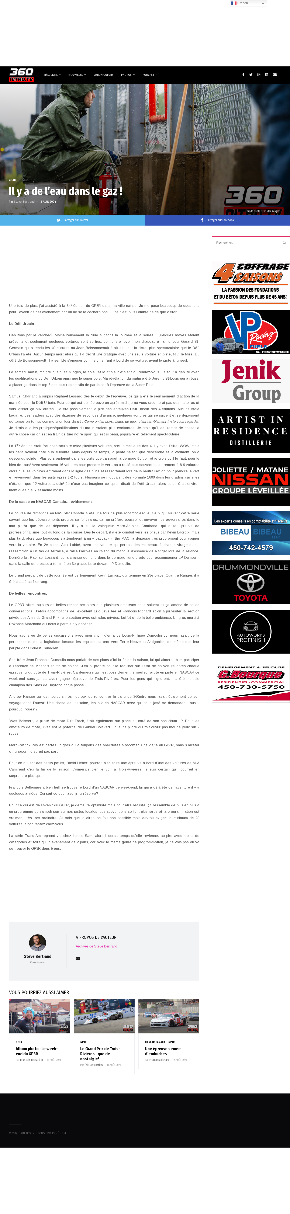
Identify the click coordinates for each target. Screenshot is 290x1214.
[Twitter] (251, 75)
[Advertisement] (145, 31)
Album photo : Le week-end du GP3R (37, 1051)
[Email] (275, 75)
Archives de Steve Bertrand (96, 946)
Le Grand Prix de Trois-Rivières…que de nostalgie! (100, 1053)
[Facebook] (243, 75)
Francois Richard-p (31, 1060)
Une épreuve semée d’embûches (163, 1051)
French (242, 3)
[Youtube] (267, 75)
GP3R (12, 180)
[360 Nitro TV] (21, 75)
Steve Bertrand (24, 202)
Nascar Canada (155, 1042)
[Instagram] (259, 75)
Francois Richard (159, 1060)
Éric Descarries (94, 1065)
